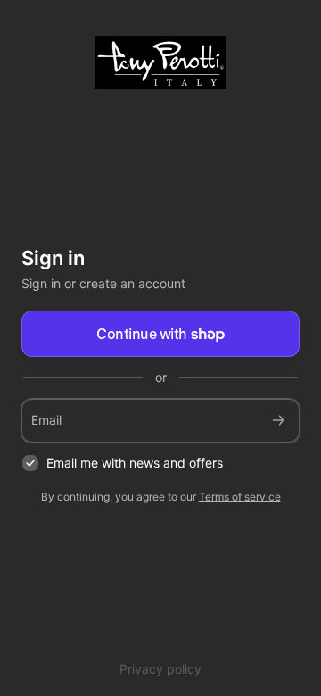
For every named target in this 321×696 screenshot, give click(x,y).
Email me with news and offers (134, 462)
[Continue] (278, 420)
